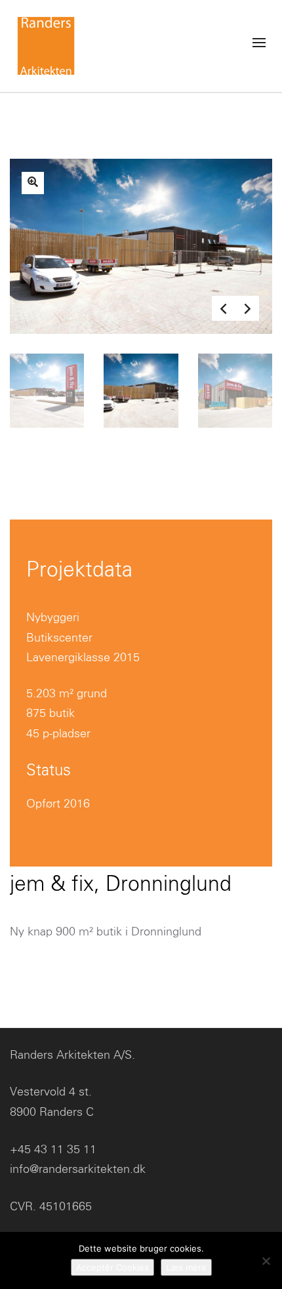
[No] (265, 1260)
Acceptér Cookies (112, 1267)
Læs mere (186, 1267)
